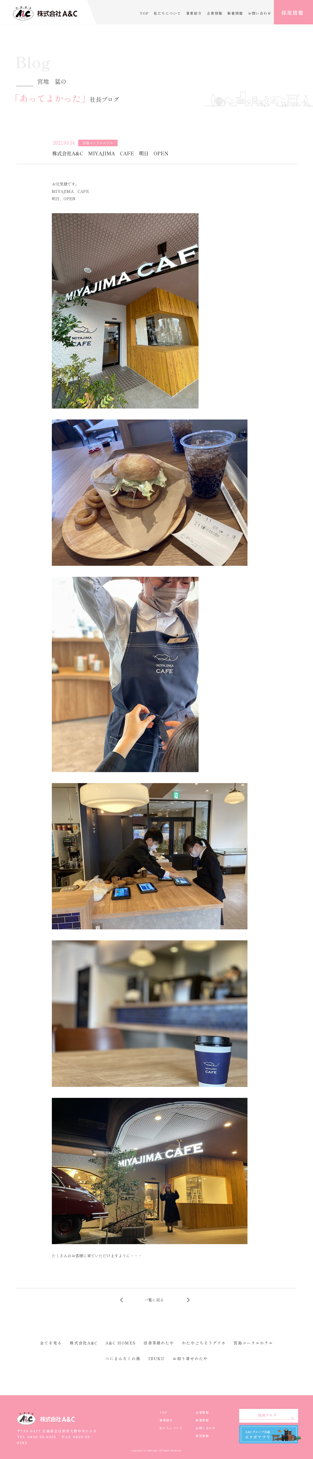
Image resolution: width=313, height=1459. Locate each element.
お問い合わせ (259, 13)
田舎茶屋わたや (159, 1343)
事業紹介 (194, 13)
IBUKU (156, 1358)
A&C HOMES (120, 1343)
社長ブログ (267, 1415)
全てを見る (51, 1343)
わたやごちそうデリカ (204, 1343)
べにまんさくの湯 (122, 1358)
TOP (144, 13)
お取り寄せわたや (190, 1358)
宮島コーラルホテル (253, 1343)
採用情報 (292, 12)
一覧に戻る (154, 1300)
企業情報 (215, 13)
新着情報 (235, 13)
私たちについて (167, 13)
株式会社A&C (84, 1343)
